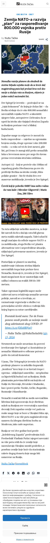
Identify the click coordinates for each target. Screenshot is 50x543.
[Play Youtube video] (25, 211)
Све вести (21, 14)
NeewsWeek (21, 463)
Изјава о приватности (25, 539)
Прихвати (25, 518)
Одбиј (25, 525)
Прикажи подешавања (25, 533)
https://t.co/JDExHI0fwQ (18, 327)
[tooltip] (3, 473)
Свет (31, 14)
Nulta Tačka (11, 38)
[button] (45, 485)
